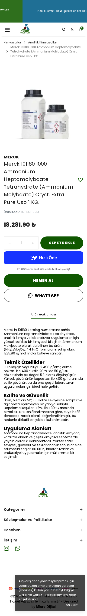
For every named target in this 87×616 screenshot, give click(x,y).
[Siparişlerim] (72, 29)
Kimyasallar (12, 42)
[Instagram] (6, 548)
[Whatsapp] (17, 548)
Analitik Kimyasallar (42, 42)
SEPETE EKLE (62, 243)
